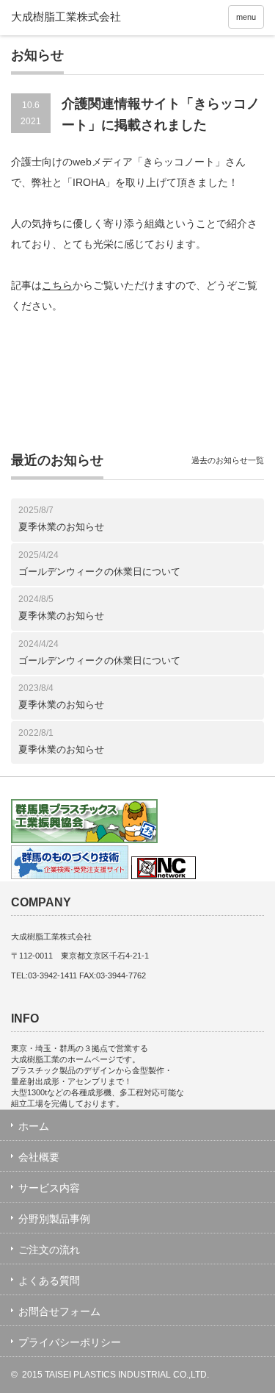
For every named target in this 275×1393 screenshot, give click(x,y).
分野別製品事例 (54, 1219)
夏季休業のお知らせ (61, 526)
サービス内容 (49, 1188)
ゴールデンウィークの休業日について (99, 571)
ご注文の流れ (49, 1250)
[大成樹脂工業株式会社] (93, 17)
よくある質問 (49, 1280)
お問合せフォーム (59, 1311)
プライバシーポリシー (69, 1342)
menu (246, 16)
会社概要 (38, 1157)
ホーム (33, 1126)
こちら (57, 285)
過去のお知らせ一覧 (227, 460)
